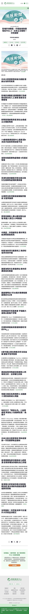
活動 (14, 588)
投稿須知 (22, 592)
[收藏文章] (9, 45)
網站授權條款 (22, 590)
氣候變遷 (17, 42)
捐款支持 (18, 584)
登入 (27, 3)
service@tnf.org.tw (16, 602)
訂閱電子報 (10, 584)
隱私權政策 (6, 593)
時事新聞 (12, 37)
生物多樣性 (23, 42)
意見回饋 (22, 593)
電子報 (22, 3)
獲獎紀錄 (14, 593)
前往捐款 (14, 565)
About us (6, 590)
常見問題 (6, 592)
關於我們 (22, 588)
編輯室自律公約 (14, 590)
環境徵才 (6, 588)
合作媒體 (14, 592)
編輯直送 (17, 37)
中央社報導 (23, 71)
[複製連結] (20, 45)
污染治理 (11, 42)
